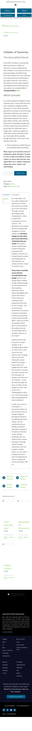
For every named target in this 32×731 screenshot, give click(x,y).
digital (9, 186)
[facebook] (7, 710)
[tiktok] (14, 710)
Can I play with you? (8, 525)
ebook (14, 186)
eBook (13, 184)
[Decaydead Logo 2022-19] (16, 2)
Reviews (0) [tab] (5, 200)
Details (12, 537)
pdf (18, 186)
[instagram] (3, 710)
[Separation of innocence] (23, 509)
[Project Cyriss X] (9, 552)
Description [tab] (6, 194)
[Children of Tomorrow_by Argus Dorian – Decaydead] (16, 26)
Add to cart (20, 173)
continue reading (7, 632)
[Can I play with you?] (9, 509)
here (18, 90)
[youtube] (11, 710)
